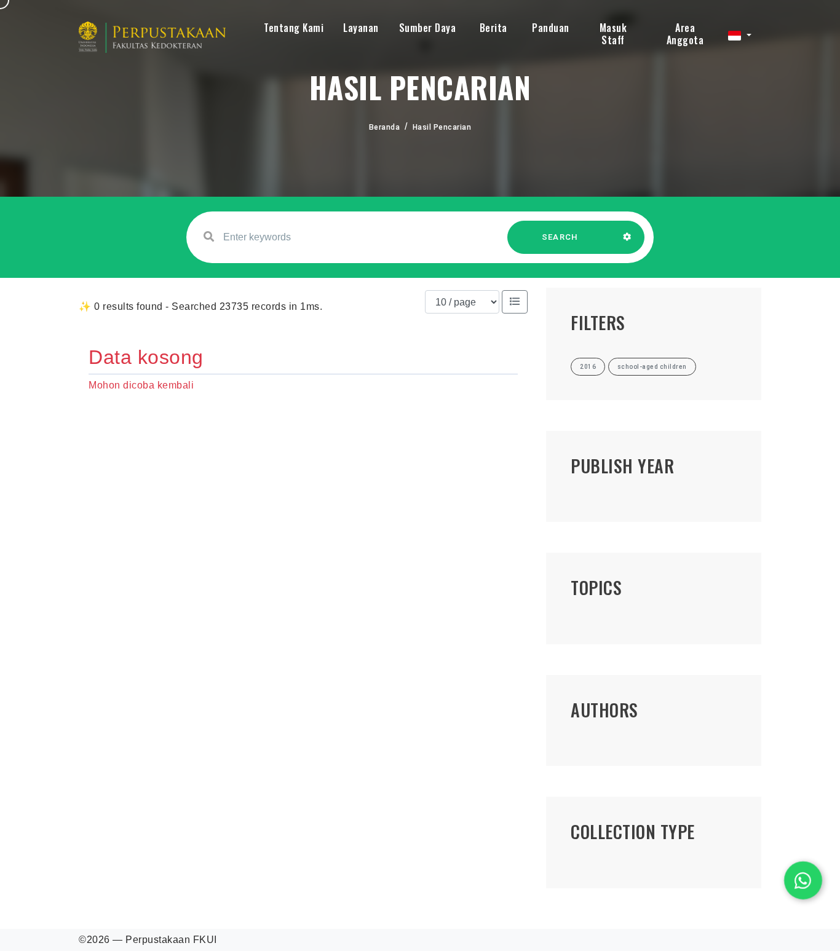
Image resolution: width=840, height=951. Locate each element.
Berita (493, 27)
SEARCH (560, 237)
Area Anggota (685, 33)
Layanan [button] (361, 27)
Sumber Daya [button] (427, 27)
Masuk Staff (613, 33)
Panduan (550, 27)
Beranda (384, 127)
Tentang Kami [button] (293, 27)
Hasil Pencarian (442, 127)
